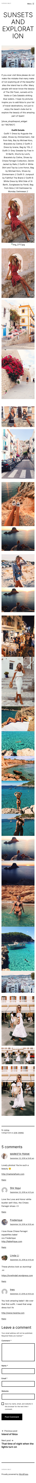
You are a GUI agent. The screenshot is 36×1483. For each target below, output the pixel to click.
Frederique (16, 1220)
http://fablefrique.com (12, 1241)
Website (5, 1391)
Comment (6, 1341)
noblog (6, 1130)
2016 (15, 1133)
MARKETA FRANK (20, 1154)
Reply (4, 1180)
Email (4, 1378)
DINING (21, 1133)
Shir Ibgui (15, 1188)
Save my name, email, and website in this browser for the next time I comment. (19, 1406)
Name (5, 1366)
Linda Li (14, 1255)
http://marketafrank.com (13, 1174)
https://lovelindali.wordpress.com (17, 1275)
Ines (12, 1289)
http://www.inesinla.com (13, 1313)
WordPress (23, 1474)
